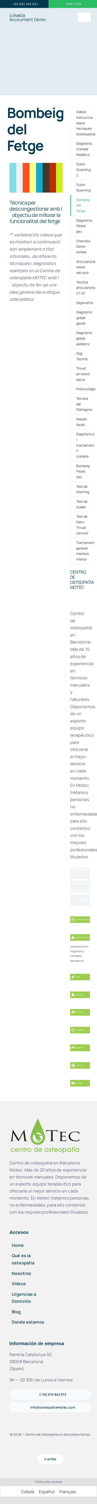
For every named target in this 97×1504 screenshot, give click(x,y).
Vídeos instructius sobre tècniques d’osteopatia (83, 123)
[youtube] (54, 1447)
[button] (35, 212)
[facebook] (38, 1447)
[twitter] (62, 1447)
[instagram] (46, 1447)
